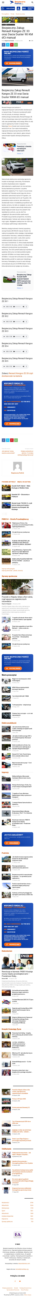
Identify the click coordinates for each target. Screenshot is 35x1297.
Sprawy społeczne (9, 576)
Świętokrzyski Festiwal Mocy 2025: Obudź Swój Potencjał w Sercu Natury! (22, 1010)
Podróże (5, 853)
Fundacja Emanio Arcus (25, 1288)
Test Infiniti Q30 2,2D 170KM (20, 696)
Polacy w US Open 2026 (19, 1099)
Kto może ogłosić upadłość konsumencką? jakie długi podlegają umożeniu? (22, 1180)
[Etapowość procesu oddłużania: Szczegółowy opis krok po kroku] (6, 1190)
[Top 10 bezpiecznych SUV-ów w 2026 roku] (6, 1124)
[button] (3, 2)
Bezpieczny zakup (20, 14)
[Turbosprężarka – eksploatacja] (6, 707)
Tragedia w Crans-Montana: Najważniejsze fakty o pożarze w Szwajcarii (21, 795)
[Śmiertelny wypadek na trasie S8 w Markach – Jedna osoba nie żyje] (6, 628)
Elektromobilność (9, 723)
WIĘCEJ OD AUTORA (24, 482)
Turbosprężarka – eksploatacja (21, 705)
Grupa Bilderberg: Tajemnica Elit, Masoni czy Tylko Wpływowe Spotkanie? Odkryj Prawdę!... (21, 551)
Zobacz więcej (27, 1295)
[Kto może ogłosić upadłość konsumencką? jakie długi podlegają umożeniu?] (6, 1181)
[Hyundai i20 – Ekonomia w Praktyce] (6, 497)
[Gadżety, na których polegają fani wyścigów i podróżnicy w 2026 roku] (6, 895)
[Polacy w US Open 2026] (6, 1101)
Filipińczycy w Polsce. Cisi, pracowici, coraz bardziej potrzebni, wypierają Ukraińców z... (22, 524)
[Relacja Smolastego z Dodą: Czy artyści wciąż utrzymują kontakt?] (6, 787)
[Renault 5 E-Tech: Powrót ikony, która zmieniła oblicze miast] (6, 756)
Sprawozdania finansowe (13, 1290)
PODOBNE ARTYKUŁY (9, 482)
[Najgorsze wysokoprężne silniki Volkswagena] (6, 681)
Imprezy (5, 772)
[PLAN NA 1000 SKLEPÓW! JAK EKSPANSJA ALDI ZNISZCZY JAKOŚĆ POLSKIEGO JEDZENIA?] (6, 543)
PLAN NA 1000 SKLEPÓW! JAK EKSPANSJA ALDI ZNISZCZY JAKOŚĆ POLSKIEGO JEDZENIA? (21, 542)
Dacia (10, 126)
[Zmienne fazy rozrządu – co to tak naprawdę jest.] (6, 716)
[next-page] (6, 514)
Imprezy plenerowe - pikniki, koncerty (12, 570)
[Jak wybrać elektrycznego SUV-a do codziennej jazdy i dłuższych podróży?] (6, 738)
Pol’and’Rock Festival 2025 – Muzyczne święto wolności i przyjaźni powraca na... (20, 992)
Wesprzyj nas (14, 424)
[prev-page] (3, 514)
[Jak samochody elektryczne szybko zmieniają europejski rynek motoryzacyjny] (6, 729)
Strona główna (5, 14)
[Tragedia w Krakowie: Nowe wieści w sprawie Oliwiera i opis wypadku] (6, 620)
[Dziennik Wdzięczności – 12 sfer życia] (6, 1064)
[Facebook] (3, 45)
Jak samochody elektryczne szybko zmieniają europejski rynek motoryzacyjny (22, 728)
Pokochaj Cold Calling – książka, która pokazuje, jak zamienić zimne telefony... (22, 1034)
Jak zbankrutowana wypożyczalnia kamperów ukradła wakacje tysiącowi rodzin (22, 858)
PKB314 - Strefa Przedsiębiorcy (15, 519)
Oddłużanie (13, 843)
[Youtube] (20, 1281)
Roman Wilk (5, 978)
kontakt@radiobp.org (22, 1269)
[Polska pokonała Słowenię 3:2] (6, 1110)
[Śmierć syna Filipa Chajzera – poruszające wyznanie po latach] (6, 1141)
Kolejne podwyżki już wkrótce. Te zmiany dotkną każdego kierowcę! (25, 453)
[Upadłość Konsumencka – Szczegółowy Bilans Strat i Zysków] (6, 1163)
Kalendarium (7, 951)
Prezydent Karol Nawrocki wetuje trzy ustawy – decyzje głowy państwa (22, 636)
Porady (12, 14)
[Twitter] (8, 45)
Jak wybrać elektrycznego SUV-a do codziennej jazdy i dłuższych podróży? (22, 737)
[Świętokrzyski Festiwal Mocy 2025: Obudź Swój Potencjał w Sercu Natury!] (6, 1010)
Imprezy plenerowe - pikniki (8, 968)
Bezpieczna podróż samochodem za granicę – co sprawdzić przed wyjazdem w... (22, 876)
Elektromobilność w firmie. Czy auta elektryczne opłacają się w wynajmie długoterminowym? (21, 746)
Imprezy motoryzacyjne (8, 569)
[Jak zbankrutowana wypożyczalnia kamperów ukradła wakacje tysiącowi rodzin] (6, 859)
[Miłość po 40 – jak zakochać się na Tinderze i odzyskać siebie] (6, 1055)
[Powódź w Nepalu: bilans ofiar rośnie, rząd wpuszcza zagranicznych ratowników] (17, 587)
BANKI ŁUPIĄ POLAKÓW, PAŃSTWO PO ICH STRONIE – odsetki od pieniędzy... (22, 560)
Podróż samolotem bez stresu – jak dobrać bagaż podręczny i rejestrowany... (22, 885)
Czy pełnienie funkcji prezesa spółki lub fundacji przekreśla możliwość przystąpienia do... (22, 1171)
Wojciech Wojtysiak (6, 603)
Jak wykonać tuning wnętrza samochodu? (8, 452)
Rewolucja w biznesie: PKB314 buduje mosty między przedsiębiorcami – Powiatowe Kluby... (17, 974)
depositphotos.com (24, 1263)
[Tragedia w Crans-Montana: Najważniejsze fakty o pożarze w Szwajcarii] (6, 796)
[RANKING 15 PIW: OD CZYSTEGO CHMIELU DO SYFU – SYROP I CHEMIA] (6, 1132)
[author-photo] (17, 470)
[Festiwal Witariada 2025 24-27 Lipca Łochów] (6, 1002)
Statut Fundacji (24, 1290)
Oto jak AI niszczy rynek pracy (21, 532)
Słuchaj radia (15, 63)
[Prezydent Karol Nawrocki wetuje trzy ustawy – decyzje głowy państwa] (6, 637)
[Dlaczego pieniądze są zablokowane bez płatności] (6, 868)
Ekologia (4, 593)
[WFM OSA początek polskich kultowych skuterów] (6, 690)
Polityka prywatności (7, 1288)
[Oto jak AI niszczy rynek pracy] (6, 534)
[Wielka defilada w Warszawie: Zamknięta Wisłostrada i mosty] (6, 778)
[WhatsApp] (16, 45)
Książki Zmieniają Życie (11, 1029)
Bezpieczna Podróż (9, 40)
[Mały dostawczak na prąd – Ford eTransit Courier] (6, 765)
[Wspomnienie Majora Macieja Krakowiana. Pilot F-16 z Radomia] (6, 813)
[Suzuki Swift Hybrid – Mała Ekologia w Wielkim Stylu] (6, 488)
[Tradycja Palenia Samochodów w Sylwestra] (6, 805)
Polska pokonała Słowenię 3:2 (21, 1107)
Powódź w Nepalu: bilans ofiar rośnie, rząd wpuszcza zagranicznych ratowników (17, 599)
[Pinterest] (12, 45)
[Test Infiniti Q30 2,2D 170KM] (6, 698)
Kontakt (16, 1288)
